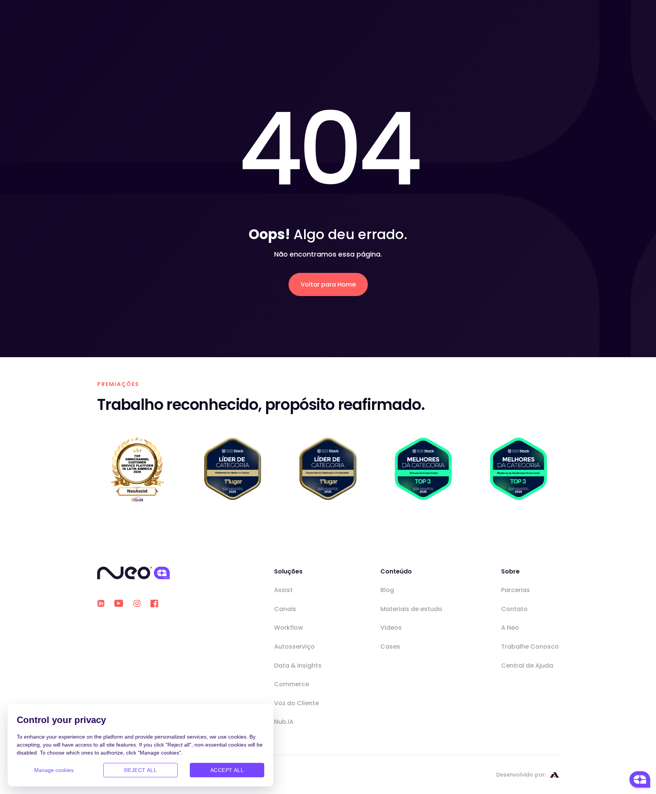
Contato (514, 609)
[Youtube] (118, 603)
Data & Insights (298, 665)
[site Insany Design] (554, 775)
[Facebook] (154, 603)
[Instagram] (136, 603)
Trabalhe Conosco (530, 646)
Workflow (288, 627)
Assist (283, 590)
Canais (285, 609)
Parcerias (515, 590)
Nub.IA (283, 721)
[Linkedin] (100, 603)
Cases (390, 646)
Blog (387, 590)
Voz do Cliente (296, 703)
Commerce (291, 684)
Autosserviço (294, 646)
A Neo (510, 627)
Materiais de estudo (411, 609)
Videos (391, 627)
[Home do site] (133, 573)
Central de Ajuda (527, 665)
